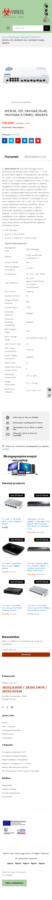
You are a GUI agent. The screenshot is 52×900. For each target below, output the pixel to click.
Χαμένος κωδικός (9, 789)
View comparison (14, 883)
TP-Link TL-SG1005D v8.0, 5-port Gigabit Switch (11, 565)
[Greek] (48, 20)
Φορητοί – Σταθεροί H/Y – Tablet (16, 763)
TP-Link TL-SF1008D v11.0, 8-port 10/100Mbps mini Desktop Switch (38, 607)
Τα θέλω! (5, 449)
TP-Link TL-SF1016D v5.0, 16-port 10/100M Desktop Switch (12, 607)
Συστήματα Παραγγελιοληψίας (14, 756)
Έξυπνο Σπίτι (7, 734)
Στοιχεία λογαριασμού (11, 793)
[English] (45, 20)
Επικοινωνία (7, 797)
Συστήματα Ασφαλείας (11, 730)
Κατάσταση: (7, 127)
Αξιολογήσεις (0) (35, 156)
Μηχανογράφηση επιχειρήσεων (15, 760)
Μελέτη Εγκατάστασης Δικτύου (15, 767)
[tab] (11, 157)
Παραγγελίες (7, 785)
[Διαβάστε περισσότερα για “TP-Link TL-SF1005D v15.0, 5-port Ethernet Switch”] (7, 514)
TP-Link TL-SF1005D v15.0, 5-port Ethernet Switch (12, 521)
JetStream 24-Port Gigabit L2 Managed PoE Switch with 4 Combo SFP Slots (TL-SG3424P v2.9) (38, 524)
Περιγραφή (11, 156)
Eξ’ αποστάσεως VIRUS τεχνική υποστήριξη (20, 771)
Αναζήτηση (46, 28)
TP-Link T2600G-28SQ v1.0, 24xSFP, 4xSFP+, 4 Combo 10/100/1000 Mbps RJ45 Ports (38, 567)
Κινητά (4, 723)
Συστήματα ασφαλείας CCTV (14, 752)
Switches (16, 134)
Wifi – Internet (8, 726)
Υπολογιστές (7, 738)
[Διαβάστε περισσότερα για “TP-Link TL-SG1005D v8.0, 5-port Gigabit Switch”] (7, 559)
